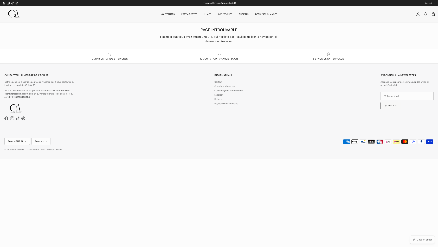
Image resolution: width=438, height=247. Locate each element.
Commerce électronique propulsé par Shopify (43, 149)
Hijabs (207, 14)
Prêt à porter (189, 14)
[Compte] (417, 14)
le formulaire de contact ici (57, 93)
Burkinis (244, 14)
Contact (218, 82)
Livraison (218, 94)
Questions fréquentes (224, 86)
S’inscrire (391, 105)
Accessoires (225, 14)
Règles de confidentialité (226, 103)
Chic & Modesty (17, 149)
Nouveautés (168, 14)
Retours (218, 99)
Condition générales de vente (228, 90)
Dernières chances (266, 14)
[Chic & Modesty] (15, 14)
